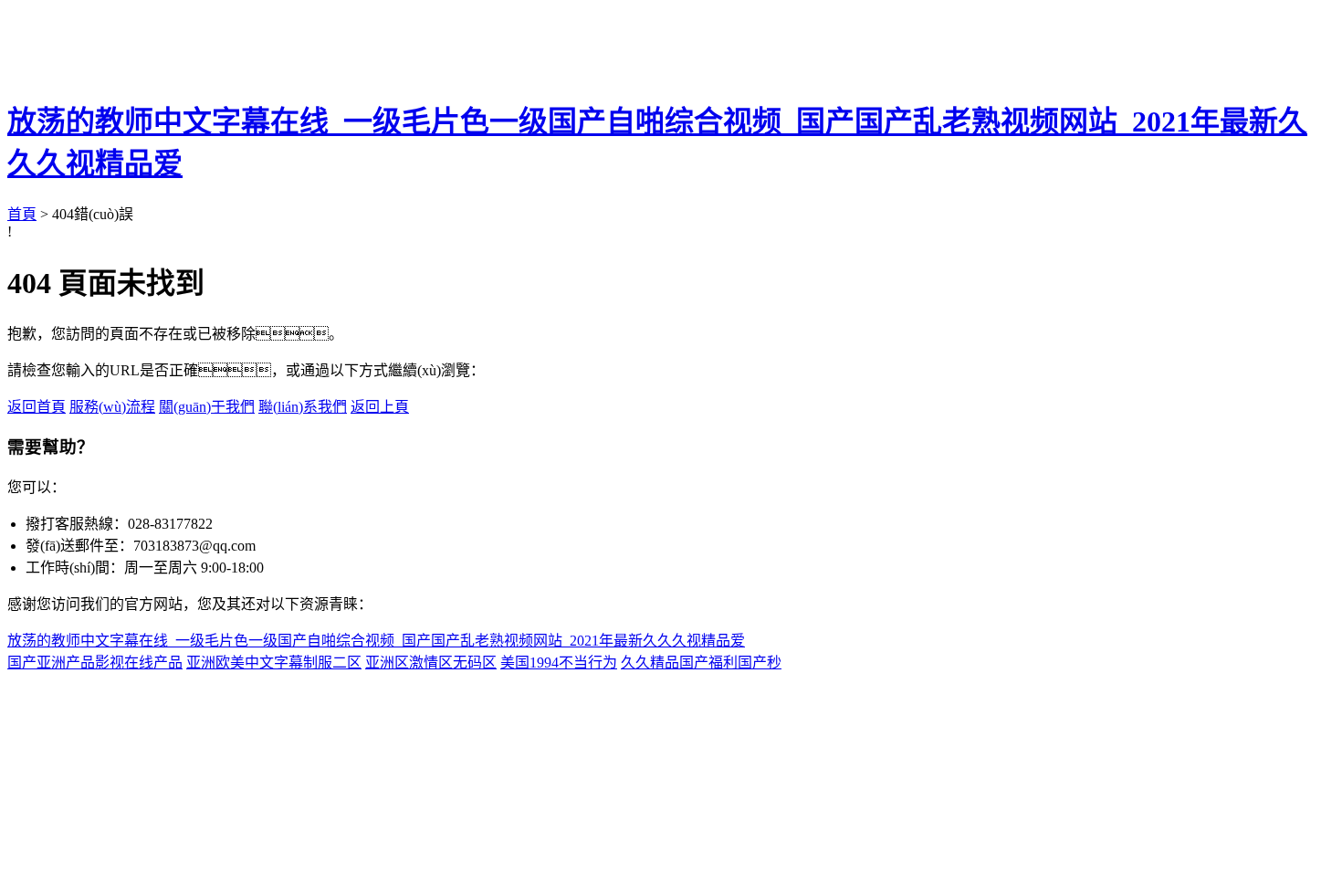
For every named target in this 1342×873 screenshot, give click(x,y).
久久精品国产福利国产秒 (701, 662)
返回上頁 (380, 407)
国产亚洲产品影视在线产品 (95, 662)
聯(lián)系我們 (302, 407)
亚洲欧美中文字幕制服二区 (274, 662)
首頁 (22, 214)
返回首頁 (36, 407)
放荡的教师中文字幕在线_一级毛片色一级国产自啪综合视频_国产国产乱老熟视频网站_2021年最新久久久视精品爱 (376, 640)
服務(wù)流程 (112, 407)
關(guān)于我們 (207, 407)
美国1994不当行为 (558, 662)
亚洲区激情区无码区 (431, 662)
